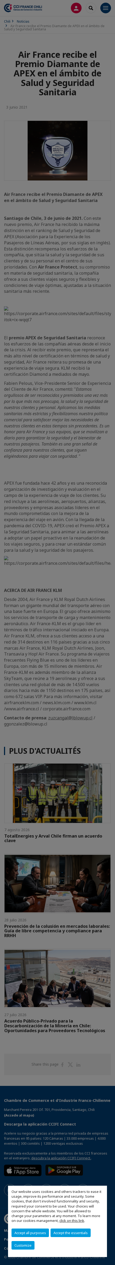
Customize (23, 1245)
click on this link (71, 1220)
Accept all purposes (30, 1232)
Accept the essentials (70, 1232)
